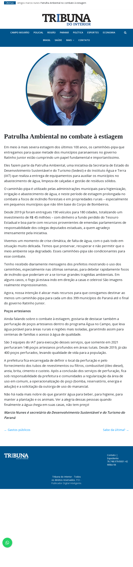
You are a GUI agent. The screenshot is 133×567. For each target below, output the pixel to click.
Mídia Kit (111, 464)
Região (51, 32)
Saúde (58, 40)
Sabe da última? (116, 430)
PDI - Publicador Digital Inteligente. (66, 481)
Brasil (46, 40)
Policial (38, 32)
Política (78, 32)
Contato (84, 40)
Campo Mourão (19, 32)
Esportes (93, 32)
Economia (109, 32)
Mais (69, 40)
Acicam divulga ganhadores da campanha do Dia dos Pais (47, 2)
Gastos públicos (17, 430)
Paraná (64, 32)
